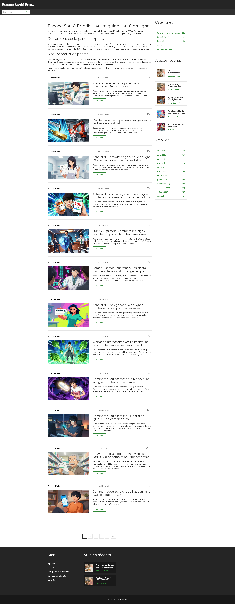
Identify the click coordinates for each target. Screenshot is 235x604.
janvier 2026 (171, 180)
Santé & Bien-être (171, 37)
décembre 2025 (171, 184)
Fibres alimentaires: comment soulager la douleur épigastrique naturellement (176, 72)
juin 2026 (171, 159)
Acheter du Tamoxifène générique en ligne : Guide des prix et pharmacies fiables (122, 159)
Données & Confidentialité (58, 576)
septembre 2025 (171, 196)
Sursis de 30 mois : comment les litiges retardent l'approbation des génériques (119, 232)
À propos (51, 564)
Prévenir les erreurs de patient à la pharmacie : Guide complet (116, 85)
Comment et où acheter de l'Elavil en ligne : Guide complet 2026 (121, 493)
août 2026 (171, 151)
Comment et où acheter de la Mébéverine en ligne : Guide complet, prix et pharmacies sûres (121, 380)
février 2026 (171, 175)
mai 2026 (171, 163)
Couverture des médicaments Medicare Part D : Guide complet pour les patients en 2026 (122, 455)
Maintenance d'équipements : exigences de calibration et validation (122, 122)
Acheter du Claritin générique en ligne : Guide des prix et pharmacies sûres (176, 112)
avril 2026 (171, 167)
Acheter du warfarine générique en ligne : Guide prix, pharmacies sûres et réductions (121, 196)
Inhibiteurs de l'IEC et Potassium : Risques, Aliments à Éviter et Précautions (176, 125)
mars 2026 (171, 171)
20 (113, 536)
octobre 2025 (171, 192)
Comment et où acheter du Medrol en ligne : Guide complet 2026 (118, 417)
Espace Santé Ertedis (19, 5)
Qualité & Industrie (171, 49)
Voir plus (99, 101)
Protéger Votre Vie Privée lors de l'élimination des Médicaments (176, 85)
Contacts (51, 580)
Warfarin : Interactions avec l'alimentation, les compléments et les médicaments (121, 343)
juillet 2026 (171, 155)
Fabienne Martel (54, 78)
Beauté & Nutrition (171, 41)
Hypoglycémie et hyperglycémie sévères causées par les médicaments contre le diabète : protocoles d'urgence (176, 99)
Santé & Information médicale (171, 33)
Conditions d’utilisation (56, 568)
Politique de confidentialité (58, 572)
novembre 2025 (171, 188)
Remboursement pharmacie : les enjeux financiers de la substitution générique (120, 269)
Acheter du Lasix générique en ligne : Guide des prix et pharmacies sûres (118, 306)
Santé (171, 45)
